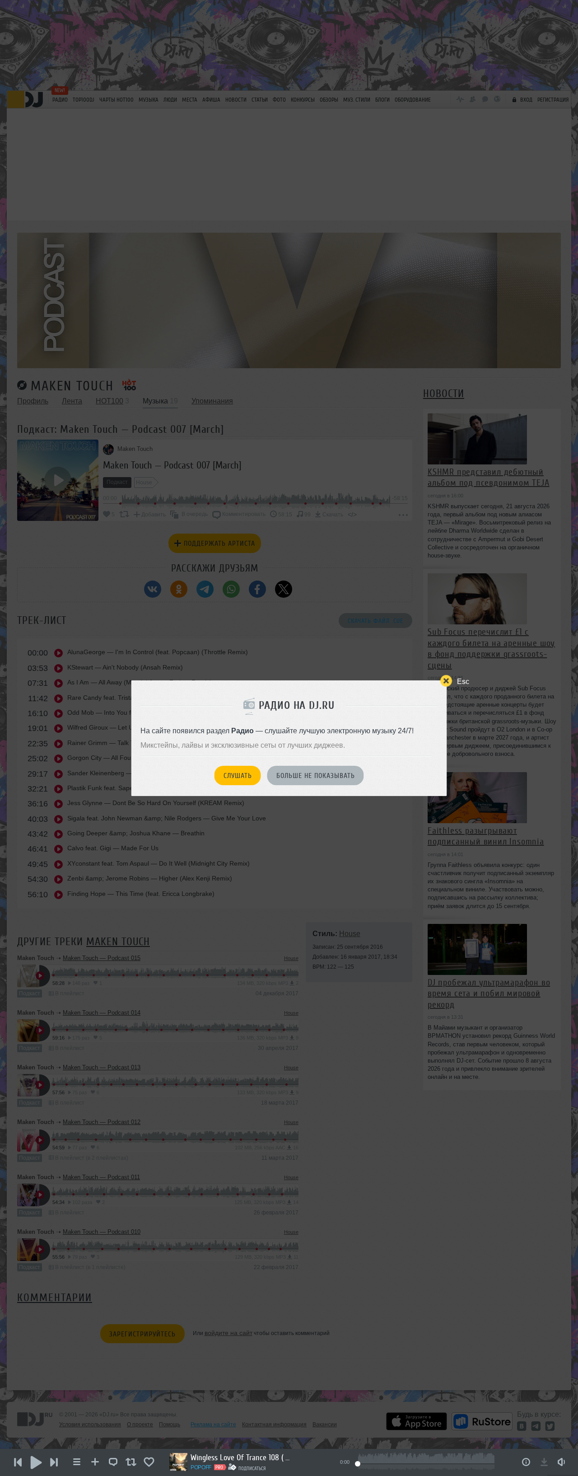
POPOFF (201, 1467)
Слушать (238, 776)
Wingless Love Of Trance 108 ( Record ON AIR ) (240, 1457)
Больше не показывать (315, 776)
